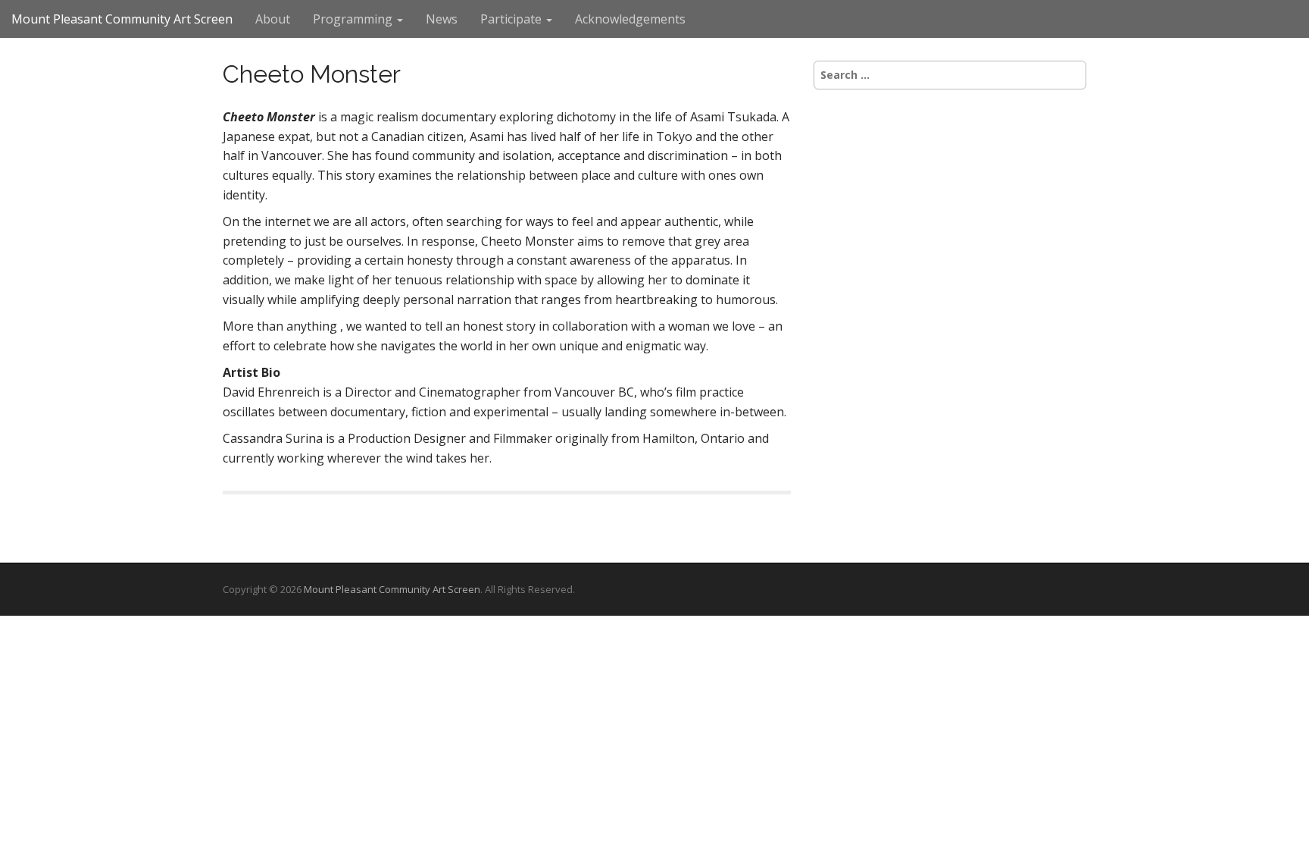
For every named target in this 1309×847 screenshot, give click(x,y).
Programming (354, 19)
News (442, 19)
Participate (512, 19)
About (272, 19)
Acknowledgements (630, 19)
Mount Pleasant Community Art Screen (122, 19)
